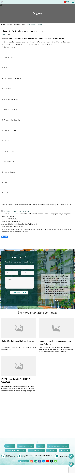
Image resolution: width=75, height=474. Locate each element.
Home (3, 24)
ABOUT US (9, 446)
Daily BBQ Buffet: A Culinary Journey (17, 341)
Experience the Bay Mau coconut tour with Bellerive (55, 342)
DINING (40, 446)
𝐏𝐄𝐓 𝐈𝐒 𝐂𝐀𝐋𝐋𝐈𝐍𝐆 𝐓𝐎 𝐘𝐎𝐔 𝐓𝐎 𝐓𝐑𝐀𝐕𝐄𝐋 (16, 380)
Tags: (5, 236)
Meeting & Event (36, 450)
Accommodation (25, 446)
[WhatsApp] (55, 461)
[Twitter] (51, 461)
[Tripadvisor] (35, 461)
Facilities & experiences (58, 446)
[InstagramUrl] (31, 461)
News (23, 24)
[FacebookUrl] (39, 461)
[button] (67, 2)
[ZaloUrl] (43, 461)
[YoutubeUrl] (47, 461)
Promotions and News (13, 24)
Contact (51, 450)
